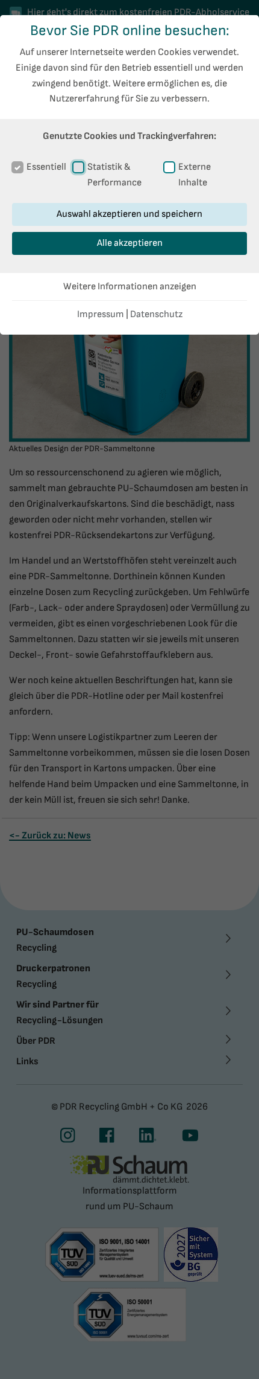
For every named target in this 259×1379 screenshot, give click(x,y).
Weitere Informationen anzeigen (129, 286)
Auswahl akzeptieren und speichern (129, 214)
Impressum (100, 314)
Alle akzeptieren (130, 243)
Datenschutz (156, 314)
